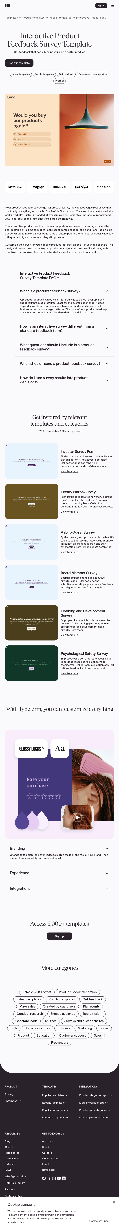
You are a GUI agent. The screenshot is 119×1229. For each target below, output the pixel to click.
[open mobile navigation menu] (112, 5)
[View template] (59, 461)
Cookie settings (98, 1221)
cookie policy (16, 1222)
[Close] (114, 1201)
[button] (64, 291)
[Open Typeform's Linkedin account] (64, 1178)
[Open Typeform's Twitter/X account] (49, 1178)
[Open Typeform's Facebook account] (44, 1178)
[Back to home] (8, 5)
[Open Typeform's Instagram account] (54, 1178)
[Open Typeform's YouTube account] (59, 1178)
